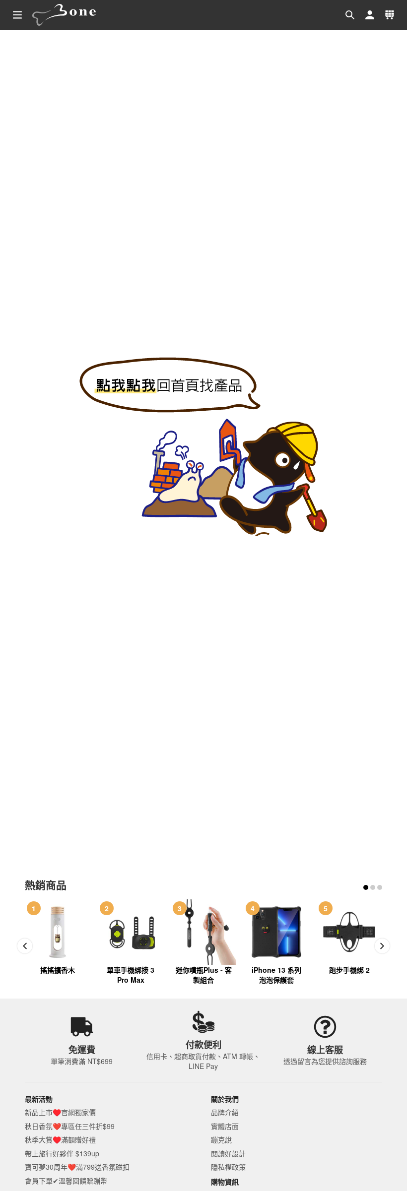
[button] (350, 15)
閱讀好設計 (228, 1153)
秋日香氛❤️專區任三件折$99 (70, 1126)
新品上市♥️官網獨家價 (60, 1112)
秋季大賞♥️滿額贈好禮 (60, 1139)
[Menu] (17, 15)
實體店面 (225, 1126)
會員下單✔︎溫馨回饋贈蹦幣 (66, 1181)
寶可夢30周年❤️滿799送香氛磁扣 (77, 1167)
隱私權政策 (228, 1167)
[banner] (64, 15)
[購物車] (390, 15)
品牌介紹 (225, 1112)
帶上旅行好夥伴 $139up (62, 1153)
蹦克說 (221, 1139)
